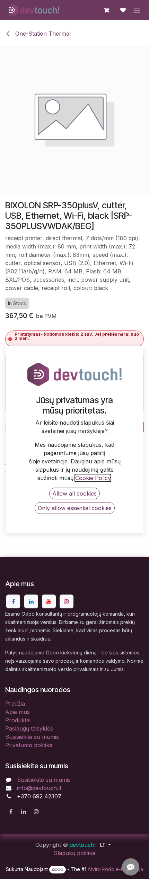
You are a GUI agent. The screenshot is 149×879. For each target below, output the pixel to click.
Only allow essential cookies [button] (75, 508)
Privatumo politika (28, 745)
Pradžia (15, 703)
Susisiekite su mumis (32, 736)
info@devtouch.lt (39, 788)
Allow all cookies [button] (74, 493)
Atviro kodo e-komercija (115, 869)
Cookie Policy (93, 477)
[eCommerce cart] (106, 10)
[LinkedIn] (31, 601)
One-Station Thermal (42, 33)
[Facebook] (13, 601)
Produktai (17, 720)
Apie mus (17, 711)
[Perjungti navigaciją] (137, 10)
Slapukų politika (74, 853)
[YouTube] (49, 601)
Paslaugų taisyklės (29, 728)
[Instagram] (66, 601)
